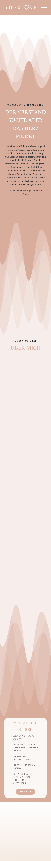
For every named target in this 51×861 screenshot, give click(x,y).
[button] (22, 737)
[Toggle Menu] (44, 7)
